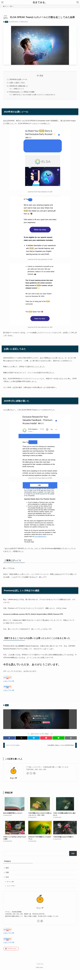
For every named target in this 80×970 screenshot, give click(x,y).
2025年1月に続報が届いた (18, 86)
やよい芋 (13, 778)
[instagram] (34, 773)
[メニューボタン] (2, 2)
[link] (27, 773)
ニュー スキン (11, 886)
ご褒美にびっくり (18, 88)
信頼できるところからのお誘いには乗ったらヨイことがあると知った (34, 94)
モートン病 (10, 881)
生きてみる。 (40, 2)
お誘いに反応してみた (17, 82)
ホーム (40, 964)
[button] (9, 738)
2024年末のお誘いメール (18, 79)
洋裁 (7, 872)
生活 (7, 877)
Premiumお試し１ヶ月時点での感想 (21, 92)
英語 (6, 21)
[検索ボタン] (77, 2)
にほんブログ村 (8, 681)
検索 (73, 853)
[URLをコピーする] (71, 738)
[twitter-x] (31, 773)
